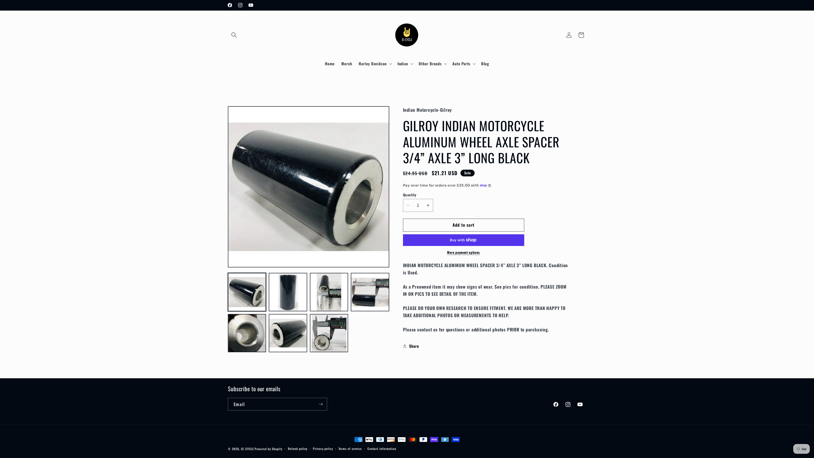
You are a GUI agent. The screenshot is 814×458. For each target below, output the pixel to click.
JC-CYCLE (247, 449)
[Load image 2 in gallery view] (288, 292)
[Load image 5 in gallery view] (247, 333)
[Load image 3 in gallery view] (329, 292)
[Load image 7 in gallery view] (329, 333)
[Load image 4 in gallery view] (370, 292)
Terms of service (350, 448)
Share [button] (414, 346)
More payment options (463, 252)
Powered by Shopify (268, 449)
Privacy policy (323, 448)
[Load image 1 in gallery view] (247, 292)
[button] (234, 35)
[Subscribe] (321, 404)
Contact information (381, 448)
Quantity (410, 194)
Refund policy (298, 448)
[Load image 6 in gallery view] (288, 333)
